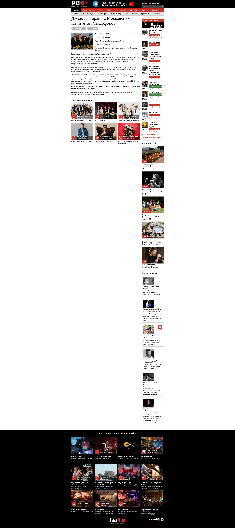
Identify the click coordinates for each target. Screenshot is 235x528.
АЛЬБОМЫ (133, 10)
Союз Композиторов (79, 509)
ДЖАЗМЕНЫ (112, 10)
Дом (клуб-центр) (101, 509)
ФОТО (144, 10)
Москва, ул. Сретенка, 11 (150, 458)
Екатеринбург (102, 14)
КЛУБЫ (100, 10)
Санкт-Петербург (154, 3)
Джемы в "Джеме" (155, 42)
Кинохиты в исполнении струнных (153, 125)
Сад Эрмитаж (76, 456)
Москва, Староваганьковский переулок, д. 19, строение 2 (151, 487)
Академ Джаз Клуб (124, 483)
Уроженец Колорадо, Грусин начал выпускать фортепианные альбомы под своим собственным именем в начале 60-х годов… (152, 364)
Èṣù (150, 102)
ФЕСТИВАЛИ (88, 10)
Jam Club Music (103, 118)
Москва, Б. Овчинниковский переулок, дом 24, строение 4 (105, 512)
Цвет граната (153, 112)
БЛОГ (123, 10)
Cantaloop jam (154, 92)
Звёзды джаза (149, 272)
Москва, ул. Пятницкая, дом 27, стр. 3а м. (114, 41)
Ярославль (145, 14)
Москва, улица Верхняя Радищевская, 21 (79, 487)
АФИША (76, 10)
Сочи (126, 14)
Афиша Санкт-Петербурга (151, 137)
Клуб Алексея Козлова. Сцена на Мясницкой (156, 117)
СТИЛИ (154, 10)
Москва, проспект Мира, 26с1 (128, 485)
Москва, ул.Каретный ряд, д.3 (81, 458)
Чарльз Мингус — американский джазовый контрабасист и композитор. (151, 292)
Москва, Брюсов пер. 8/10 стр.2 (82, 511)
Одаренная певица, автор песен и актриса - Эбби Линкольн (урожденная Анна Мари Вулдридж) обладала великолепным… (151, 390)
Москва (144, 3)
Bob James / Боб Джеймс (152, 309)
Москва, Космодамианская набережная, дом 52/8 (104, 487)
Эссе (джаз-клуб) (104, 37)
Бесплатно (156, 14)
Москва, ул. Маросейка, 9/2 (104, 458)
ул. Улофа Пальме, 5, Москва (128, 458)
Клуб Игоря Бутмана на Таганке (82, 118)
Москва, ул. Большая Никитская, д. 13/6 (148, 514)
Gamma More (153, 131)
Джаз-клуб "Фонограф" (126, 456)
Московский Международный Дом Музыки (128, 140)
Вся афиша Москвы (149, 134)
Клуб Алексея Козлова (156, 79)
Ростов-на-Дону (115, 14)
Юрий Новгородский (150, 335)
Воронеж (135, 14)
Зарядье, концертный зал (105, 139)
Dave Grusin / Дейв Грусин (152, 359)
